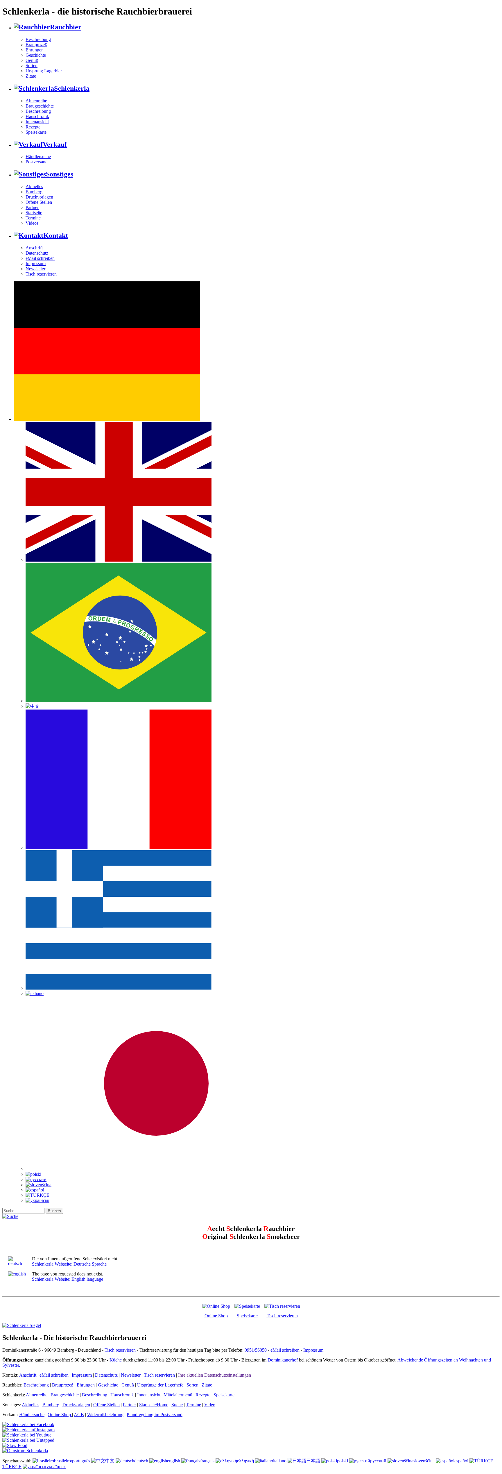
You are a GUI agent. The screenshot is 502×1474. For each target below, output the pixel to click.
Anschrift (34, 247)
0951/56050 (256, 1350)
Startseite (34, 212)
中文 (109, 1460)
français (207, 1460)
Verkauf (55, 144)
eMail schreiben (40, 258)
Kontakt (55, 235)
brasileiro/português (72, 1460)
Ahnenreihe (36, 100)
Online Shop (216, 1315)
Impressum (36, 263)
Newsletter (35, 268)
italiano (279, 1460)
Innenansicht (37, 121)
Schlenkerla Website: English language (67, 1279)
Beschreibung (38, 39)
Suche (177, 1404)
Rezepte (33, 126)
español (461, 1460)
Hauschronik (37, 116)
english (173, 1460)
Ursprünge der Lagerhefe (160, 1384)
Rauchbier (65, 27)
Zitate (31, 76)
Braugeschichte (40, 105)
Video (209, 1404)
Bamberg (34, 191)
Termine (33, 217)
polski (342, 1460)
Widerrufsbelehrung (105, 1414)
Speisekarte (36, 132)
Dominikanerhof (283, 1359)
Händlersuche (38, 156)
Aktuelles (34, 186)
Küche (116, 1359)
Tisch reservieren (41, 273)
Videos (32, 223)
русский (378, 1460)
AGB (79, 1414)
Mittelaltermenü (178, 1394)
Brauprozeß (36, 44)
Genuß (32, 60)
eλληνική (245, 1460)
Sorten (31, 65)
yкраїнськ (56, 1466)
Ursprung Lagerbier (44, 70)
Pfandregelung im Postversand (154, 1414)
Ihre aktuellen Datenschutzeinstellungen (214, 1375)
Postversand (37, 161)
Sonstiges (59, 174)
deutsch (141, 1460)
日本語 (313, 1460)
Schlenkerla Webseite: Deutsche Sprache (69, 1264)
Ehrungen (35, 49)
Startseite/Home (153, 1404)
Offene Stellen (39, 202)
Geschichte (36, 55)
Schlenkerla (71, 88)
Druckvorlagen (39, 196)
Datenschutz (37, 253)
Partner (32, 207)
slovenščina (424, 1460)
